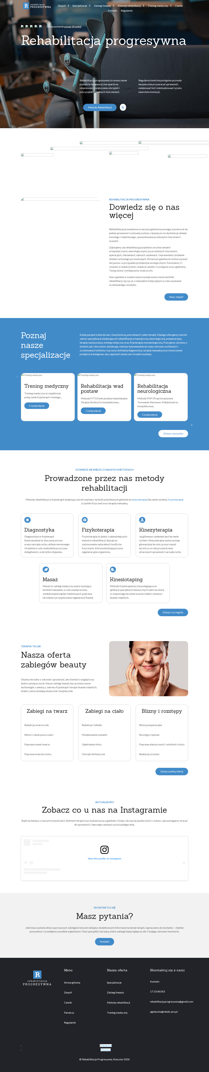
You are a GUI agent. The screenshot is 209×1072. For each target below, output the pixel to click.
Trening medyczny (158, 6)
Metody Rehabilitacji (100, 107)
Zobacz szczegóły (173, 612)
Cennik (179, 6)
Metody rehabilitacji (129, 6)
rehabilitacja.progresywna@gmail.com (171, 1001)
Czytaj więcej (36, 405)
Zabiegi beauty (102, 6)
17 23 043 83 (157, 991)
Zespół (62, 6)
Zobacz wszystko (173, 433)
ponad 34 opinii (72, 26)
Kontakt (112, 10)
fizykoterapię (175, 499)
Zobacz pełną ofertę (171, 771)
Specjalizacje (79, 6)
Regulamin (127, 10)
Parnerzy (69, 1012)
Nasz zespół (176, 296)
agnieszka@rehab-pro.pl (164, 1011)
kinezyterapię (139, 499)
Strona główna (72, 982)
